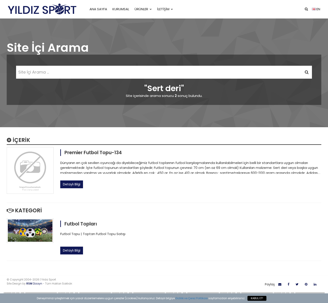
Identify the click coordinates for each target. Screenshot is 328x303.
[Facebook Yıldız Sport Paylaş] (288, 284)
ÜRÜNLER (141, 9)
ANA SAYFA (98, 9)
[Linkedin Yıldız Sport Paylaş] (315, 284)
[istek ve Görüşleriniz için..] (280, 284)
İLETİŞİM (163, 9)
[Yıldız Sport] (42, 9)
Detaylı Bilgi (71, 184)
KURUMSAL (120, 9)
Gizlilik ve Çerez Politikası (191, 298)
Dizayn (34, 283)
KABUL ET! (257, 298)
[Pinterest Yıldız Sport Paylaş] (306, 284)
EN (318, 9)
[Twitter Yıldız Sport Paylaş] (297, 284)
